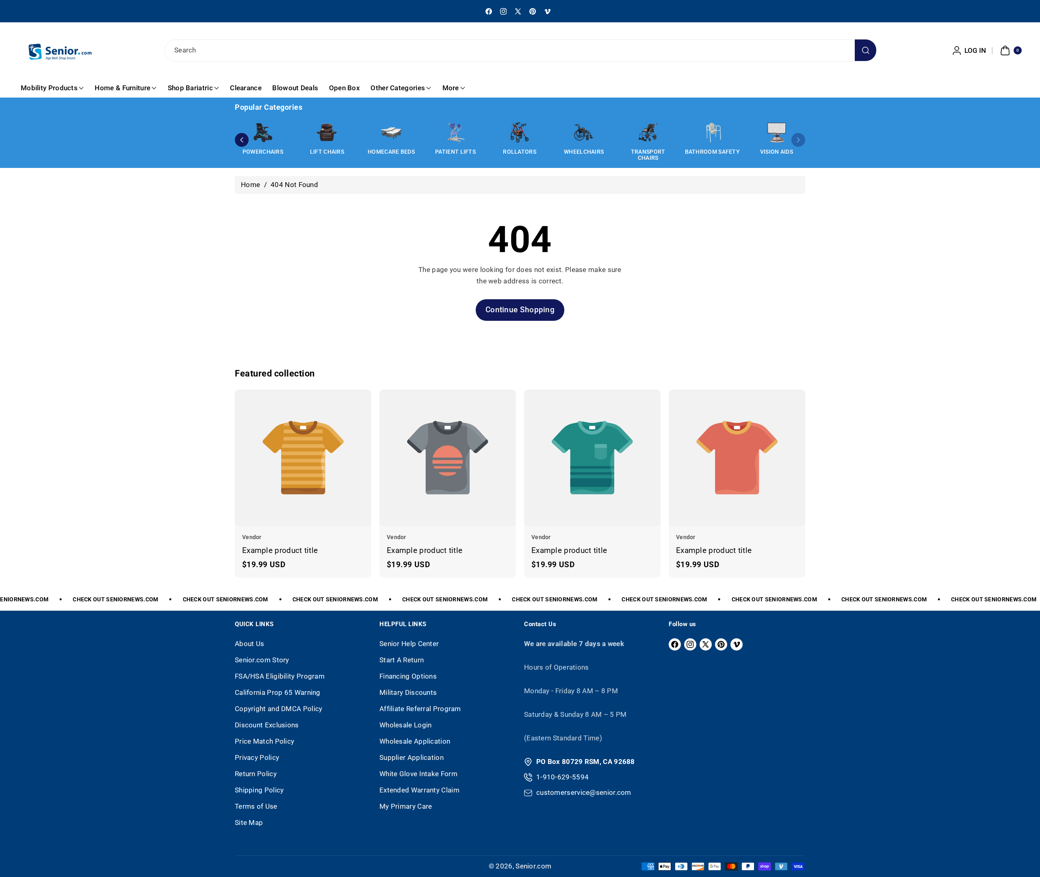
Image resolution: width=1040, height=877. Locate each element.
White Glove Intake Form (418, 774)
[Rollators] (519, 132)
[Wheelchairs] (584, 132)
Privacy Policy (257, 757)
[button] (1010, 50)
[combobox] (520, 50)
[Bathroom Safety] (712, 132)
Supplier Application (411, 757)
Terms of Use (256, 806)
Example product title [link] (280, 550)
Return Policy (256, 774)
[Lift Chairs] (327, 132)
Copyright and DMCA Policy (279, 709)
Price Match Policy (264, 741)
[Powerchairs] (263, 132)
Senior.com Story (262, 660)
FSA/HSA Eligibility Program (280, 676)
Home (250, 185)
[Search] (865, 50)
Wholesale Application (414, 741)
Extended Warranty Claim (419, 790)
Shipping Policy (259, 790)
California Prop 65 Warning (278, 692)
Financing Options (408, 676)
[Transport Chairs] (648, 132)
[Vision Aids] (776, 132)
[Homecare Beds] (391, 132)
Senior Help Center (409, 644)
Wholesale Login (405, 725)
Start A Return (401, 660)
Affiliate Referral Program (420, 709)
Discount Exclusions (267, 725)
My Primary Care (405, 806)
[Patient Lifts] (455, 132)
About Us (249, 644)
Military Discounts (408, 692)
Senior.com (533, 866)
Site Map (249, 822)
